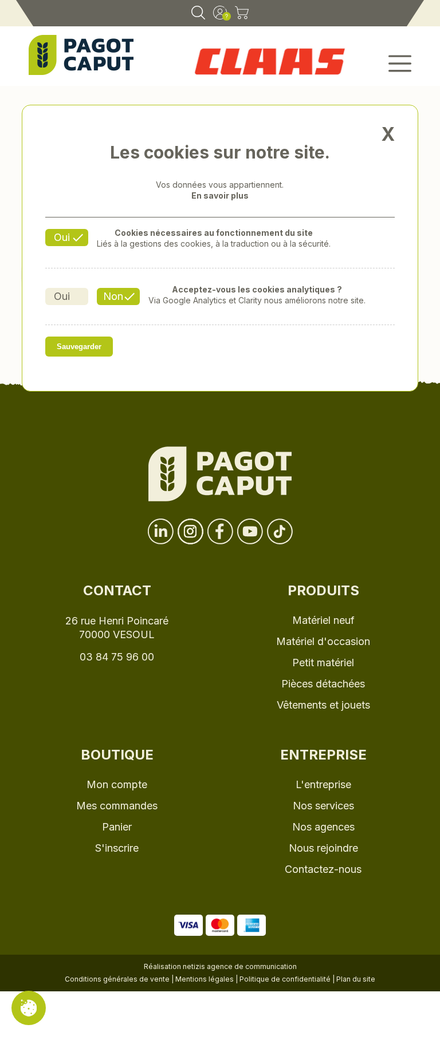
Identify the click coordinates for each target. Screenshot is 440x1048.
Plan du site (355, 979)
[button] (385, 64)
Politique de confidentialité (285, 979)
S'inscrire (117, 848)
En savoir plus (220, 196)
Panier (117, 827)
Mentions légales (204, 979)
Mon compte (117, 784)
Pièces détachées (323, 684)
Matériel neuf (323, 620)
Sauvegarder (79, 346)
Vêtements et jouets (323, 705)
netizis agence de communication (240, 966)
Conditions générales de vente (117, 979)
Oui (62, 237)
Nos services (323, 806)
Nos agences (323, 827)
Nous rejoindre (323, 848)
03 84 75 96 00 (117, 657)
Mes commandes (117, 806)
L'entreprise (323, 784)
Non (113, 296)
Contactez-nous (323, 869)
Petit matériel (323, 663)
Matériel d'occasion (323, 641)
